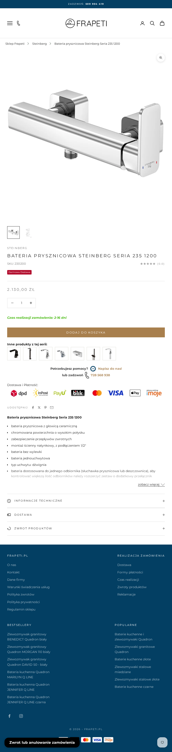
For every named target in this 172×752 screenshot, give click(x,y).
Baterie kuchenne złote (133, 659)
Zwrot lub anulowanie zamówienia (42, 742)
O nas (11, 565)
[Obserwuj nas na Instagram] (21, 716)
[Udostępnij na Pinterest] (45, 407)
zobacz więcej (148, 484)
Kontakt (13, 572)
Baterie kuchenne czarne (134, 687)
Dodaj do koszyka (85, 332)
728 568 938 (100, 375)
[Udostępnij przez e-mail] (52, 407)
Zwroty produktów (131, 587)
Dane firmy (16, 580)
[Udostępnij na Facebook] (33, 407)
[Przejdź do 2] (28, 232)
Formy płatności (130, 572)
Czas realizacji (128, 580)
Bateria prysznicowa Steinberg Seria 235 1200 (87, 43)
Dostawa (124, 565)
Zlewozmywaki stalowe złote (137, 679)
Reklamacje (126, 594)
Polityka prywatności (23, 602)
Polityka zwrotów (20, 594)
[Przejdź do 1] (13, 232)
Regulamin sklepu (21, 609)
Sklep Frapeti (15, 43)
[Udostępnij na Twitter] (39, 407)
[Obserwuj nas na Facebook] (9, 716)
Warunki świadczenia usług (28, 587)
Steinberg (39, 43)
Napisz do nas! (110, 369)
